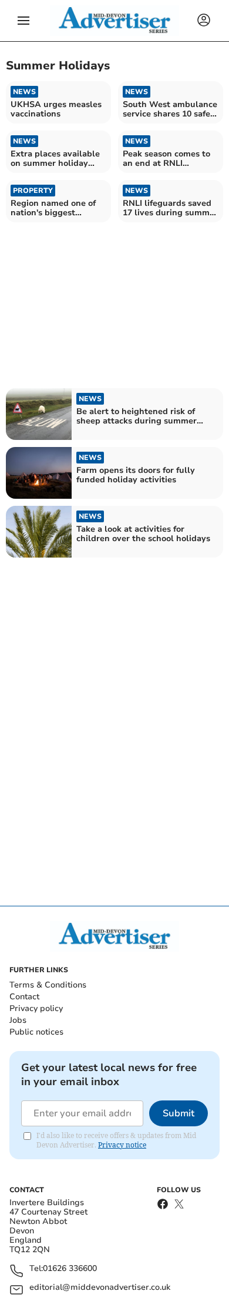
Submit (178, 1113)
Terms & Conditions (47, 984)
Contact (24, 996)
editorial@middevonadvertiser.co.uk (99, 1288)
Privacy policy (36, 1008)
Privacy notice (122, 1144)
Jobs (17, 1020)
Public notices (36, 1032)
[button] (23, 20)
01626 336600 (70, 1269)
